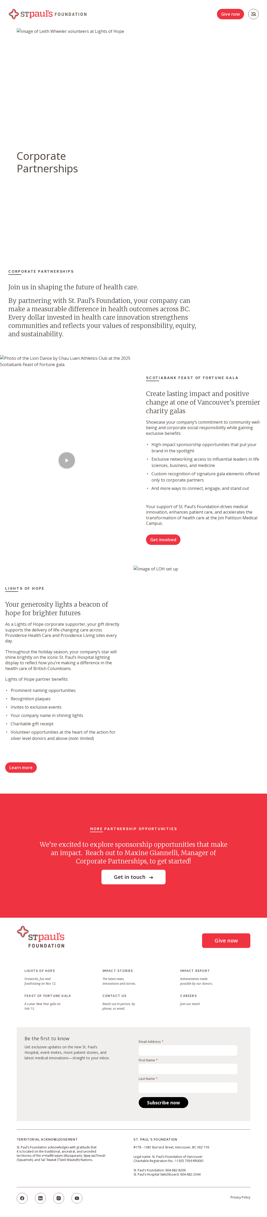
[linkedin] (40, 1198)
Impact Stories (117, 971)
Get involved (163, 540)
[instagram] (58, 1198)
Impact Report (195, 971)
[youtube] (76, 1198)
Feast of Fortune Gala (48, 996)
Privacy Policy (240, 1197)
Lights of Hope (40, 971)
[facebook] (22, 1198)
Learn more (21, 767)
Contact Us (114, 996)
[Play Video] (67, 460)
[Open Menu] (253, 14)
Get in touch (130, 876)
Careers (188, 996)
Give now (230, 14)
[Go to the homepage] (47, 14)
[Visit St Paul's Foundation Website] (41, 937)
